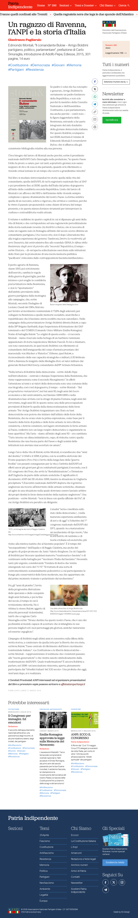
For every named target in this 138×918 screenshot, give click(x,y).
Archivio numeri (79, 865)
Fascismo (45, 841)
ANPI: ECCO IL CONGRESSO (81, 736)
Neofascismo (47, 883)
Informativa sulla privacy (31, 912)
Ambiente (45, 889)
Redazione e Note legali (83, 859)
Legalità (44, 895)
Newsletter (77, 883)
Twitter (114, 882)
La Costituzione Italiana (83, 841)
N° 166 (52, 5)
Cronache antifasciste (51, 709)
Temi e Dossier (84, 5)
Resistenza (36, 69)
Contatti (75, 877)
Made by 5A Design (122, 912)
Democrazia (41, 65)
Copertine (76, 709)
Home (41, 5)
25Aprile (44, 835)
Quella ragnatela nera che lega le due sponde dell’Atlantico (88, 14)
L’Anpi (74, 847)
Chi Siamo (106, 5)
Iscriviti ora (112, 120)
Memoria (74, 65)
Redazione (13, 726)
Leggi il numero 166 (114, 53)
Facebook (105, 882)
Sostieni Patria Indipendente (78, 890)
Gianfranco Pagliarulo (24, 40)
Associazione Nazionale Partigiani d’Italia (44, 909)
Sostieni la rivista (115, 862)
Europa (43, 901)
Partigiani (17, 69)
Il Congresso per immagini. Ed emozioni (19, 719)
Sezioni (64, 5)
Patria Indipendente (80, 741)
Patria (20, 5)
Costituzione (19, 65)
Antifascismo (15, 745)
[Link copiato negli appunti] (95, 112)
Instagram (122, 882)
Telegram (105, 889)
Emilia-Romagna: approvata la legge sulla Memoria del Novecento (52, 739)
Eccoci (75, 835)
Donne (12, 751)
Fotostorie (13, 709)
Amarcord (76, 853)
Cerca (122, 5)
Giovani (59, 65)
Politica (43, 871)
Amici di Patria (78, 871)
